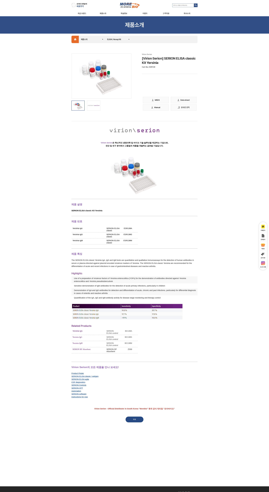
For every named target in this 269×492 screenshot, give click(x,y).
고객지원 (166, 13)
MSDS (157, 100)
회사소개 (187, 13)
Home (75, 39)
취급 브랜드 (82, 13)
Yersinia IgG (77, 337)
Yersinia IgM (77, 343)
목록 (134, 419)
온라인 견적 (185, 107)
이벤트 (145, 13)
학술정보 (124, 13)
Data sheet (185, 100)
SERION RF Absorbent (81, 349)
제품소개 (103, 13)
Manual (157, 107)
